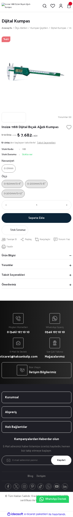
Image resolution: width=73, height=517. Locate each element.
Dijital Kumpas (16, 21)
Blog (30, 476)
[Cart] (69, 5)
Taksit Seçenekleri (13, 275)
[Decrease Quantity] (5, 205)
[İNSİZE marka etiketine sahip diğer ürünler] (14, 117)
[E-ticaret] (36, 514)
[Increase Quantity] (67, 205)
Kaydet (61, 460)
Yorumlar (7, 265)
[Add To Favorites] (69, 127)
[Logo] (19, 6)
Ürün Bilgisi (8, 255)
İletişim (40, 476)
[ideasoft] (15, 514)
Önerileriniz (9, 285)
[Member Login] (60, 5)
